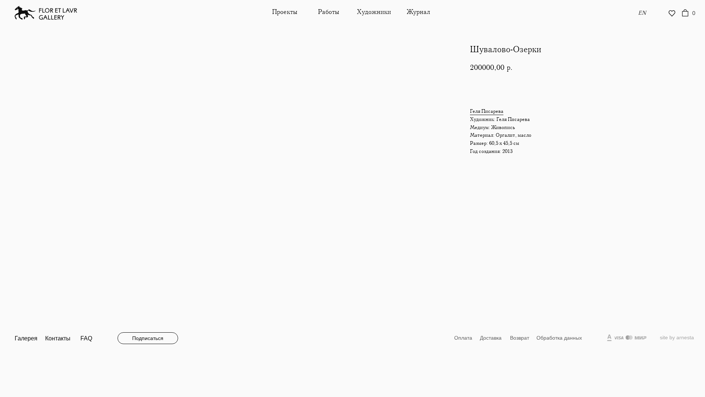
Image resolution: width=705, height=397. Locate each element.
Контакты (57, 338)
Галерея (26, 338)
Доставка (491, 338)
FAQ (86, 338)
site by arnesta (677, 337)
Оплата (463, 338)
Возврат (519, 338)
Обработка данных (559, 338)
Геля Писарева (486, 111)
